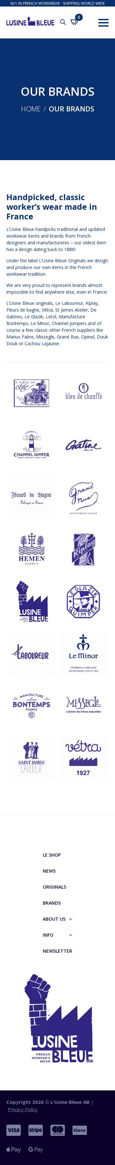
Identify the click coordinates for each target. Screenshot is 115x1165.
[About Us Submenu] (72, 919)
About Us (54, 919)
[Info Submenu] (72, 935)
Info (48, 935)
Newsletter (57, 951)
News (49, 871)
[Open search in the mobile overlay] (63, 22)
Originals (54, 887)
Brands (52, 903)
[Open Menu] (103, 23)
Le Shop (52, 855)
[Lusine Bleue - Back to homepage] (25, 19)
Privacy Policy (23, 1109)
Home (31, 108)
